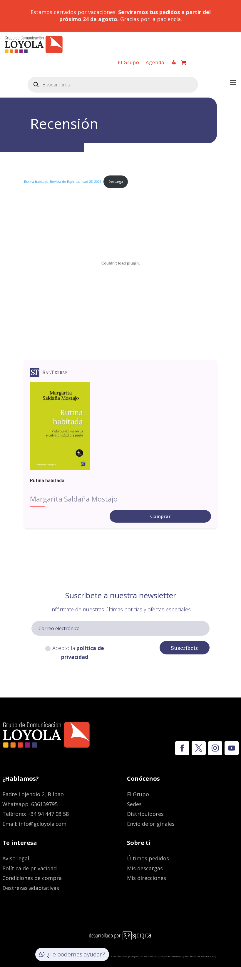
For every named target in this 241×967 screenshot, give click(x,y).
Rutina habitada (47, 480)
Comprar (160, 516)
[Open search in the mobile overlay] (113, 84)
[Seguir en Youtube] (232, 748)
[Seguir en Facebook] (182, 748)
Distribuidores (145, 813)
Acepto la (78, 652)
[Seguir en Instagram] (215, 748)
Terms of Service (199, 956)
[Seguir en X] (199, 748)
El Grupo (128, 63)
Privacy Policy (176, 956)
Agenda (155, 63)
